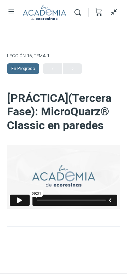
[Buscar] (79, 12)
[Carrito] (98, 12)
